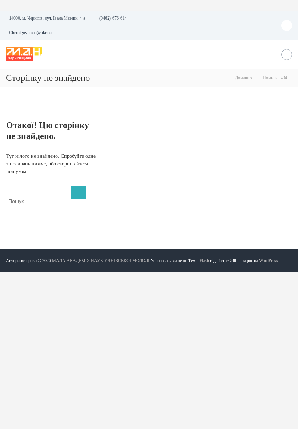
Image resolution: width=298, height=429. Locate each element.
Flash (204, 260)
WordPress (268, 260)
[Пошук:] (38, 201)
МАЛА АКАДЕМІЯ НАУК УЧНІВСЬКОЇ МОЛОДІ (100, 260)
